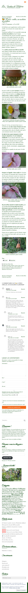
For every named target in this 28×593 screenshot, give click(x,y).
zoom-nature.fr (5, 565)
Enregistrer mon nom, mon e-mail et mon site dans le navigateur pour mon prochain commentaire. (12, 392)
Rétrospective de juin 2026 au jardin (11, 525)
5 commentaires (9, 24)
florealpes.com (5, 567)
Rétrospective (5, 512)
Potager (18, 509)
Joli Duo (10, 504)
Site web (3, 386)
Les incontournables (18, 504)
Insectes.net (5, 563)
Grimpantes (16, 503)
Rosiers (18, 510)
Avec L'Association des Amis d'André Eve (13, 491)
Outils (24, 506)
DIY (18, 500)
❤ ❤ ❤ (22, 514)
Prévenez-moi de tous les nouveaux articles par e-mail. (14, 404)
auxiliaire (9, 265)
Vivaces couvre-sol (16, 514)
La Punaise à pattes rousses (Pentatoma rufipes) (14, 523)
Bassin (3, 493)
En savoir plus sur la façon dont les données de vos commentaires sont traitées (12, 411)
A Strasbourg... (5, 490)
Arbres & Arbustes (19, 489)
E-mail (3, 382)
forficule (12, 265)
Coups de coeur (13, 500)
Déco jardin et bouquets (12, 500)
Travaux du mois (13, 512)
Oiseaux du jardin (17, 506)
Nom (3, 377)
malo (4, 24)
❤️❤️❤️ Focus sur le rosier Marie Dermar (12, 532)
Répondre (23, 289)
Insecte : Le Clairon (6, 538)
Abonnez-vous (7, 457)
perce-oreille (8, 266)
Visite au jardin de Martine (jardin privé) (12, 534)
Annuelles (9, 489)
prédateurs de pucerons (15, 268)
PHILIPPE (8, 289)
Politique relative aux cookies (14, 587)
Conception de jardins (15, 498)
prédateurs (8, 268)
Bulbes (21, 493)
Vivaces (10, 514)
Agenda (4, 489)
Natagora (4, 561)
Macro (3, 506)
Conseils (5, 500)
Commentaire (5, 363)
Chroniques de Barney (6, 495)
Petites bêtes (10, 264)
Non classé (8, 506)
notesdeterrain (5, 569)
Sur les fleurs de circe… (7, 539)
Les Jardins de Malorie (12, 6)
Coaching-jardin (6, 498)
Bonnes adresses (15, 493)
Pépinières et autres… (7, 550)
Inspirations (5, 504)
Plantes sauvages (10, 509)
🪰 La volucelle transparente (9, 536)
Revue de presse (11, 510)
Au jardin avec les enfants (15, 490)
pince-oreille (14, 266)
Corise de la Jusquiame (7, 541)
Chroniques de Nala (17, 497)
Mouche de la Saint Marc (21, 16)
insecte (16, 265)
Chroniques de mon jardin (12, 496)
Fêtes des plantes (18, 501)
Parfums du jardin (6, 507)
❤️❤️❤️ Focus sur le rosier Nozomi (10, 530)
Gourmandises (9, 503)
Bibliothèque (8, 493)
